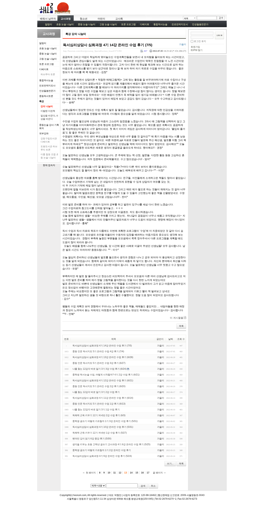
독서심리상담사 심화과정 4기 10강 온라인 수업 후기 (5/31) (102, 427)
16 (142, 472)
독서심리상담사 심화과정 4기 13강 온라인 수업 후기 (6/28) (102, 357)
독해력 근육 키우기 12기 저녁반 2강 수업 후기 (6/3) (98, 415)
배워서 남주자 (48, 18)
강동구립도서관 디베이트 (49, 140)
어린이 (101, 18)
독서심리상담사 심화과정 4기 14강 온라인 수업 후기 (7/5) (107, 45)
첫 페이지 (91, 472)
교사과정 (66, 18)
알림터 (48, 24)
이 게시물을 (176, 317)
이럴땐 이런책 (48, 111)
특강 (41, 101)
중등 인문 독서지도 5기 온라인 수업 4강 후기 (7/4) (98, 351)
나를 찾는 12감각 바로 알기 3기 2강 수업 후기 (96, 392)
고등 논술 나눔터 (108, 24)
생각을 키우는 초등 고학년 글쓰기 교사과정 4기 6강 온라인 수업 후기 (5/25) (111, 444)
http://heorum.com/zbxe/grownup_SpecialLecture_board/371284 (92, 51)
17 (148, 472)
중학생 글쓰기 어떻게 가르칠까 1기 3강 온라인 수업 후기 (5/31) (105, 421)
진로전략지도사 (180, 24)
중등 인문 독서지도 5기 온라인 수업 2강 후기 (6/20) (98, 386)
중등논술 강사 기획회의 (49, 127)
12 (120, 472)
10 (109, 472)
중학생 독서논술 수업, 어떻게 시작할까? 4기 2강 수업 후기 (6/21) (106, 374)
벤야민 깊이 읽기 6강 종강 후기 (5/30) (91, 438)
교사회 (119, 18)
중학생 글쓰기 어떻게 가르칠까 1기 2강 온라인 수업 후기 (101, 450)
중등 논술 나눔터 (86, 24)
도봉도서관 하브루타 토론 (49, 148)
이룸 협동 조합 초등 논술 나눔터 (50, 156)
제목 (186, 18)
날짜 (170, 339)
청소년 (83, 18)
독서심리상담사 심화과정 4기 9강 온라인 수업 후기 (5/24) (102, 456)
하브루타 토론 (48, 74)
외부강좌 (44, 133)
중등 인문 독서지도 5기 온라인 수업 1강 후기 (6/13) (98, 403)
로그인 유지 (200, 41)
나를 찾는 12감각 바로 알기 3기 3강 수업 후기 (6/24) (99, 369)
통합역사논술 (160, 24)
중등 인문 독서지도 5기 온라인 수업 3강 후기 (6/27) (98, 363)
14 (131, 472)
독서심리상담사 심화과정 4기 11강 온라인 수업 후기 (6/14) (102, 398)
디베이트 (144, 24)
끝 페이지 (158, 472)
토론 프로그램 (128, 24)
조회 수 (181, 339)
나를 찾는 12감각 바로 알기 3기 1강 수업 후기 (96, 409)
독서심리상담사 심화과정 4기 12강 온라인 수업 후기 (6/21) (102, 380)
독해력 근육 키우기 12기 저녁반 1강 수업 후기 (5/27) (99, 432)
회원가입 (195, 47)
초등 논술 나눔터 (65, 24)
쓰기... (170, 463)
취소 (153, 486)
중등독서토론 (46, 96)
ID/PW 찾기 (197, 50)
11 (114, 472)
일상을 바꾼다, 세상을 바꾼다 (50, 117)
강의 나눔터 (47, 106)
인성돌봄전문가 (200, 24)
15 (136, 472)
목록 (181, 326)
